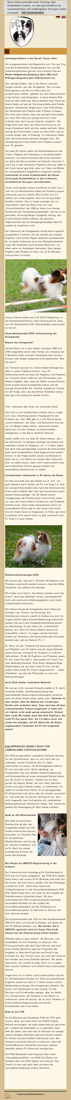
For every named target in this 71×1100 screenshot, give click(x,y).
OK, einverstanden (33, 12)
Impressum (23, 1094)
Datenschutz (36, 1094)
